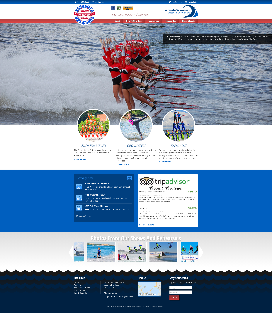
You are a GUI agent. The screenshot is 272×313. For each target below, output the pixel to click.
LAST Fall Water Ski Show (96, 206)
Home (76, 282)
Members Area (110, 293)
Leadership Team (112, 285)
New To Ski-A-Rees (134, 21)
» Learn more (80, 159)
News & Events (188, 21)
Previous (71, 252)
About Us (78, 285)
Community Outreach (114, 282)
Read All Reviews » (147, 224)
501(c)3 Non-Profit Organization (118, 296)
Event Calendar (81, 293)
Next (201, 252)
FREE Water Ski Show (95, 195)
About (117, 21)
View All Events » (84, 216)
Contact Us (109, 287)
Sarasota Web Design (159, 306)
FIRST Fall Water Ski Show (97, 183)
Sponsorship (171, 21)
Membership (154, 21)
